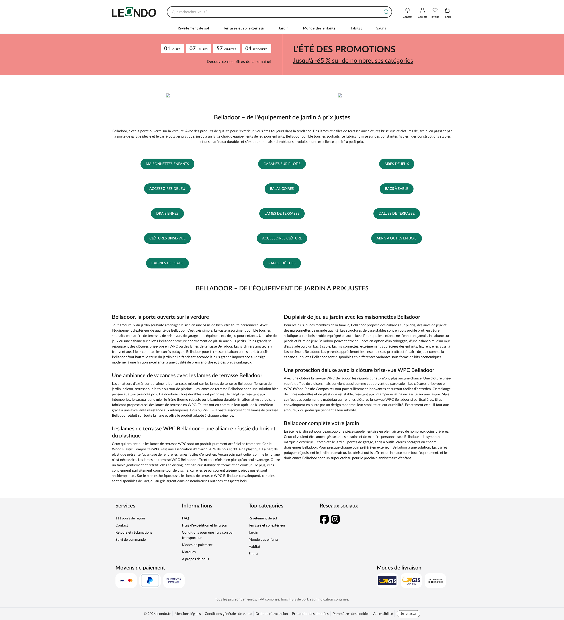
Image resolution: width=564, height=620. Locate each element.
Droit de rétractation (272, 614)
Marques (189, 552)
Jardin (284, 28)
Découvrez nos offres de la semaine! (239, 62)
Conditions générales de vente (228, 614)
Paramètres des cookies (351, 614)
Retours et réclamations (133, 532)
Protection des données (310, 614)
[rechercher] (386, 12)
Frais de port (298, 599)
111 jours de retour (130, 518)
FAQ (185, 518)
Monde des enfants (319, 28)
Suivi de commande (130, 539)
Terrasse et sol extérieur (243, 28)
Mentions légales (188, 614)
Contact (121, 525)
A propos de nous (195, 559)
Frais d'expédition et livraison (204, 525)
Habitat (355, 28)
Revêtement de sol (193, 28)
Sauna (381, 28)
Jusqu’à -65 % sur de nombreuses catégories (353, 61)
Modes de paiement (197, 545)
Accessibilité (383, 614)
